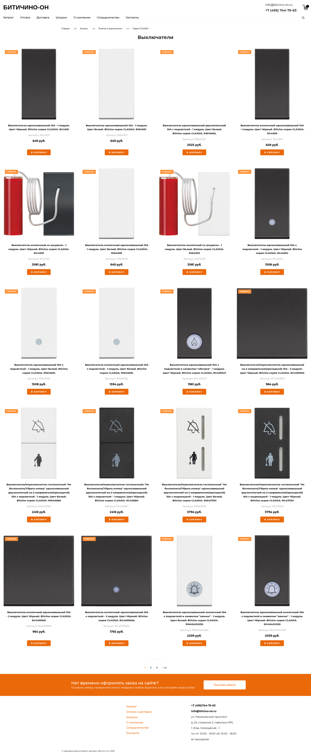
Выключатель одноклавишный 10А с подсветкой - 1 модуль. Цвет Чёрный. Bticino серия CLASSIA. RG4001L (272, 249)
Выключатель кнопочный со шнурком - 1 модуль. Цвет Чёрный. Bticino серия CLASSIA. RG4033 (38, 249)
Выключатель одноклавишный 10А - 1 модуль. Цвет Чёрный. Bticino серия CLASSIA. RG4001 (39, 127)
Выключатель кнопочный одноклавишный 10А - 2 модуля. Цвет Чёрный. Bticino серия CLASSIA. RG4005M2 (38, 616)
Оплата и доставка (139, 711)
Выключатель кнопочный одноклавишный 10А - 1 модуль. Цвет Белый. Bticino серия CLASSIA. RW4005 (116, 249)
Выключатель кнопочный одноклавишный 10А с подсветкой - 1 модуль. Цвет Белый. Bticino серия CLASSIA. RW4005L (116, 368)
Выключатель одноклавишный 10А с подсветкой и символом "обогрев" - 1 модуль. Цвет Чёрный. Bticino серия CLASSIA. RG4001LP (194, 368)
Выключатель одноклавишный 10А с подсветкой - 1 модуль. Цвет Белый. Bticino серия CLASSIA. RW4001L (39, 368)
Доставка (43, 17)
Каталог (8, 17)
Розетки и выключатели (110, 28)
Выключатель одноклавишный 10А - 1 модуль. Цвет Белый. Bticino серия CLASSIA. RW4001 (116, 127)
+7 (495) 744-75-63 (281, 10)
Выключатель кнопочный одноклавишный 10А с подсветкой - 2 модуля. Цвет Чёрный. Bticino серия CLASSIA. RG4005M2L (116, 616)
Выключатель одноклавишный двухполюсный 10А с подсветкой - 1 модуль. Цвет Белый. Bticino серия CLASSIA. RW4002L (194, 129)
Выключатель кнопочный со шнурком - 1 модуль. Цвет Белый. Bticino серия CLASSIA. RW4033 (194, 249)
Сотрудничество (108, 17)
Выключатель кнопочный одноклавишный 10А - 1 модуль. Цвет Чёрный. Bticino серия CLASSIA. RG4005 (272, 129)
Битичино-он (26, 7)
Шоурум (61, 17)
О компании (82, 17)
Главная (65, 28)
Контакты (132, 17)
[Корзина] (305, 7)
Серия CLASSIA (140, 28)
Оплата (25, 17)
